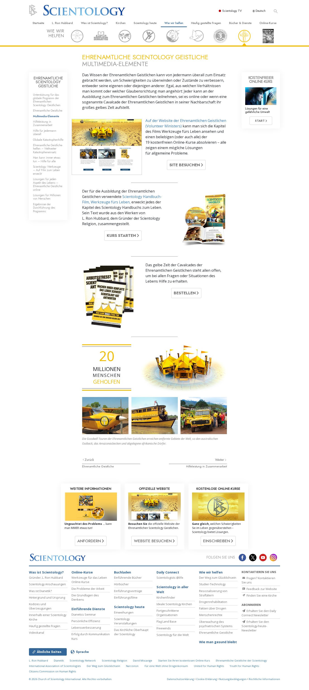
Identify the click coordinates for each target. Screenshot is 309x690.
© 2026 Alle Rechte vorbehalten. (70, 679)
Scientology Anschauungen (47, 584)
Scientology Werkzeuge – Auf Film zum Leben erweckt (47, 170)
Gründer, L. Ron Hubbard (46, 578)
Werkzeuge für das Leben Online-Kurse (89, 580)
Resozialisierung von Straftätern (213, 593)
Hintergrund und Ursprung (47, 597)
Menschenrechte (210, 615)
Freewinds (164, 628)
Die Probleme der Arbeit (87, 589)
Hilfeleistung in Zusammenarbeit (206, 466)
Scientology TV (232, 11)
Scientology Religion (114, 660)
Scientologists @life (170, 578)
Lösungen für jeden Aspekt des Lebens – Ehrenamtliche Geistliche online (47, 184)
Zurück (89, 459)
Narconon (132, 666)
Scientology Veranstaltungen (125, 621)
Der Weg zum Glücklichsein (217, 578)
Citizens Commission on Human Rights (52, 671)
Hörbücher (121, 584)
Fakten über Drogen (212, 608)
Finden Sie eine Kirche (261, 595)
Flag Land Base (166, 621)
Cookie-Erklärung (206, 679)
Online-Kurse (267, 23)
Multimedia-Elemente (46, 116)
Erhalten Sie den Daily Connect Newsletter (259, 613)
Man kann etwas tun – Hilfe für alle (46, 159)
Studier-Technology (212, 584)
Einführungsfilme (126, 597)
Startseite (38, 23)
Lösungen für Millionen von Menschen (47, 197)
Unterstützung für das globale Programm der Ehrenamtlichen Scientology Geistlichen (46, 100)
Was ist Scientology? (94, 23)
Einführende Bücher (128, 578)
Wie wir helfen (173, 23)
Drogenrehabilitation (213, 602)
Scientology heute (145, 23)
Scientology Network (83, 660)
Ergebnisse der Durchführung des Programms (44, 207)
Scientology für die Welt (173, 635)
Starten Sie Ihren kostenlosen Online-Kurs (184, 660)
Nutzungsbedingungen (233, 679)
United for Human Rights (209, 666)
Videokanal (36, 633)
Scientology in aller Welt (172, 589)
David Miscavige (142, 660)
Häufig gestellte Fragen (206, 23)
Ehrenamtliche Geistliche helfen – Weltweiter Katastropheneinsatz (47, 148)
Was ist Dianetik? (40, 591)
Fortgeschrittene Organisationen (168, 613)
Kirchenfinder (166, 597)
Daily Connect (168, 572)
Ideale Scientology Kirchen (174, 604)
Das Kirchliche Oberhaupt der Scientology (131, 632)
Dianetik (59, 660)
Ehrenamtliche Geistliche (98, 466)
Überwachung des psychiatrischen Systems (216, 624)
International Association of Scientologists (55, 666)
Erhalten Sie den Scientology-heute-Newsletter (255, 626)
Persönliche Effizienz (85, 621)
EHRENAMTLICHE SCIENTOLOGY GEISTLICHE (48, 82)
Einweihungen (123, 612)
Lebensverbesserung (86, 628)
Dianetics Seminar (83, 614)
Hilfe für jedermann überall (44, 132)
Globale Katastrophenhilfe (48, 140)
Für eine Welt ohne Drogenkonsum (166, 666)
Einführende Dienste (88, 609)
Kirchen (121, 23)
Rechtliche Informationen (264, 679)
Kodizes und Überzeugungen (40, 606)
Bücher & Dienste (240, 23)
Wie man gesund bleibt (218, 642)
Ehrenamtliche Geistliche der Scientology (241, 660)
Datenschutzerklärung (180, 679)
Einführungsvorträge (128, 591)
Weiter (220, 459)
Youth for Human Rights (244, 666)
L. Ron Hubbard (62, 23)
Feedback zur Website (261, 589)
